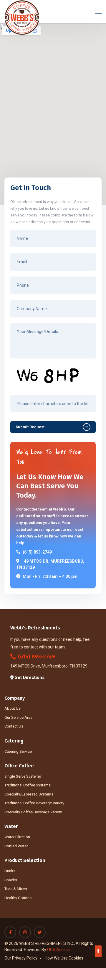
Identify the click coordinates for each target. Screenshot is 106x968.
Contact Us (13, 726)
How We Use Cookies (64, 958)
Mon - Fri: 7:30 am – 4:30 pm (50, 576)
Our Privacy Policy (20, 958)
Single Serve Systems (22, 776)
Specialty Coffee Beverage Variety (33, 812)
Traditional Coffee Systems (27, 785)
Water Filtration (17, 837)
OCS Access (58, 949)
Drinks (9, 871)
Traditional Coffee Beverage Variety (34, 803)
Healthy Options (18, 898)
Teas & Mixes (15, 889)
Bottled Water (16, 846)
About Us (12, 708)
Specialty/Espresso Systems (28, 794)
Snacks (10, 880)
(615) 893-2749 (37, 552)
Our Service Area (18, 717)
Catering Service (18, 751)
